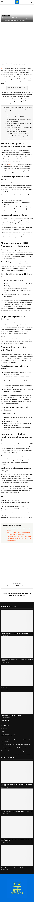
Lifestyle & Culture (6, 15)
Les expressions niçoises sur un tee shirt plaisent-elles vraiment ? (15, 514)
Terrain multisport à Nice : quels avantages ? (19, 532)
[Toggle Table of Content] (24, 87)
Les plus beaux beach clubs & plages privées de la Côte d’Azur (16, 811)
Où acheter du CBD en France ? (17, 586)
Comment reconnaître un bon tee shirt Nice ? (13, 506)
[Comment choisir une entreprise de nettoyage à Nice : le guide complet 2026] (17, 772)
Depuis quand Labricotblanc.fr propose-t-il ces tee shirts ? (16, 517)
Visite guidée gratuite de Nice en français (11, 715)
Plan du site (4, 728)
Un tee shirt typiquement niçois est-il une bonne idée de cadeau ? (15, 503)
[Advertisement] (17, 44)
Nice (2, 68)
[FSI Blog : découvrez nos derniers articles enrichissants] (17, 621)
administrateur (7, 20)
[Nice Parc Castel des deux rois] (17, 675)
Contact (3, 731)
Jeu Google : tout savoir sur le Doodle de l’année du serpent (16, 747)
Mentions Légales (5, 725)
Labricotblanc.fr (12, 164)
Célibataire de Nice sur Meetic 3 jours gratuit (19, 536)
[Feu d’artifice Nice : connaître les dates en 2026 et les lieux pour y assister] (17, 647)
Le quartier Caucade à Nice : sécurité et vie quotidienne (15, 744)
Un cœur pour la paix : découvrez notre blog (12, 751)
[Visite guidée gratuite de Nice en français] (17, 703)
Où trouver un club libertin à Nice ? (16, 534)
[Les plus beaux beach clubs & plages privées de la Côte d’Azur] (17, 799)
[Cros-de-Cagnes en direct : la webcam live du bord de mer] (17, 855)
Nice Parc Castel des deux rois (8, 688)
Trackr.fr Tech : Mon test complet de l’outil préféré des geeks (16, 754)
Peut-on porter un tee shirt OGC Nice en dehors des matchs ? (17, 510)
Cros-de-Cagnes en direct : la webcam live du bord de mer (15, 868)
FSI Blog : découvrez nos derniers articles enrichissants (14, 633)
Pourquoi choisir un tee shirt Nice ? (10, 500)
